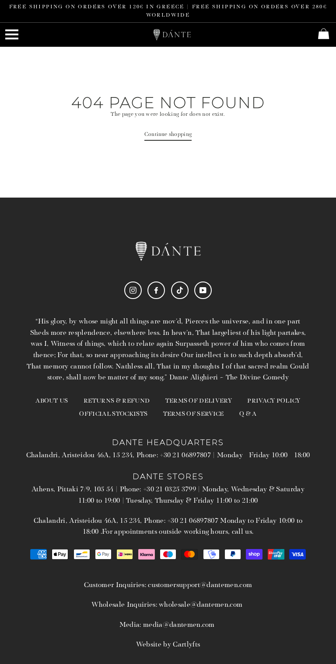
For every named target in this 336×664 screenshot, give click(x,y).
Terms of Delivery (198, 401)
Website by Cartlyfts (168, 644)
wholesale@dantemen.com (200, 604)
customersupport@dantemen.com (200, 585)
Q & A (248, 414)
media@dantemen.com (179, 625)
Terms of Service (193, 414)
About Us (51, 401)
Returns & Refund (117, 401)
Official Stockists (113, 414)
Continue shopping (168, 134)
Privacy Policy (273, 401)
